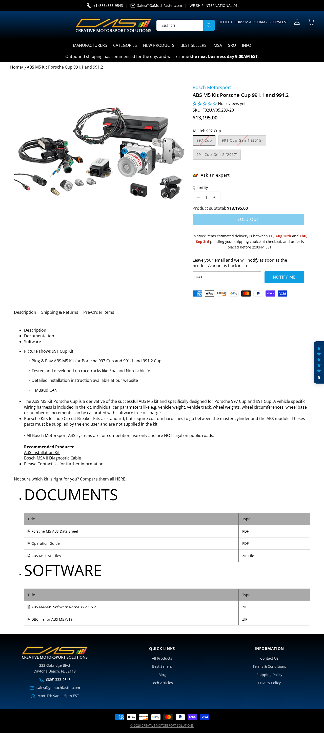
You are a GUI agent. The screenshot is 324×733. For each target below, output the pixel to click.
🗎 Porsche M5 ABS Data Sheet (53, 531)
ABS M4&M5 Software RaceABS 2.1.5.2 (63, 606)
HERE (120, 479)
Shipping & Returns (59, 312)
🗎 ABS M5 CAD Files (44, 555)
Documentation (39, 336)
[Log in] (296, 22)
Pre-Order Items (98, 312)
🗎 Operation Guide (44, 543)
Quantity (200, 187)
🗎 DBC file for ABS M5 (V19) (50, 619)
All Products (162, 658)
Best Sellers (162, 666)
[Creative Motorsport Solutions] (113, 25)
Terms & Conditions (269, 666)
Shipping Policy (269, 674)
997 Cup (205, 141)
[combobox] (185, 25)
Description (25, 312)
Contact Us (47, 464)
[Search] (209, 25)
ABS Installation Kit (42, 452)
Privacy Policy (269, 682)
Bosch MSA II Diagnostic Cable (52, 458)
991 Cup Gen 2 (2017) (218, 156)
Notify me (284, 277)
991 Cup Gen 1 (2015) (244, 141)
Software (32, 341)
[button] (311, 22)
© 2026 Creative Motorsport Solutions (162, 725)
